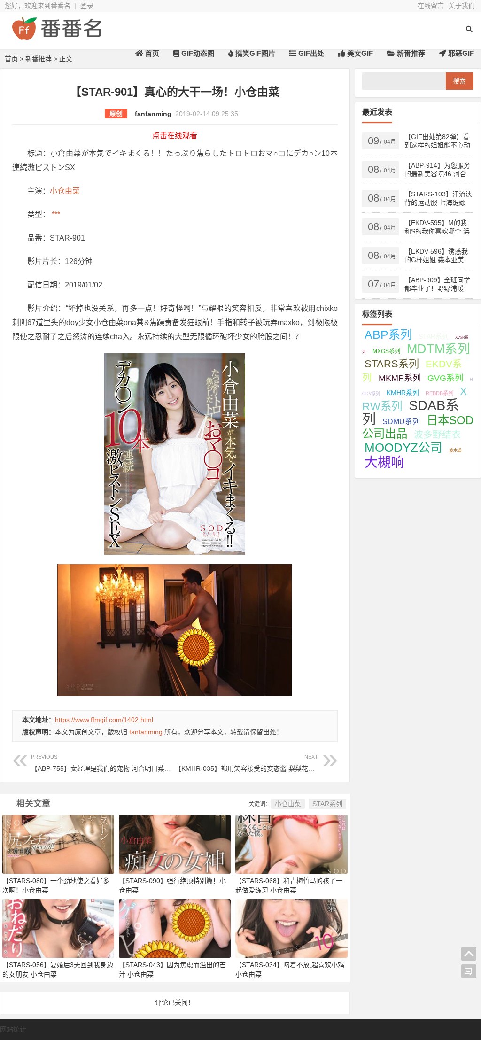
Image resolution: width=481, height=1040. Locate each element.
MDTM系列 (438, 349)
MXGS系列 (386, 351)
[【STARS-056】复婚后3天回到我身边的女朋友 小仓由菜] (58, 928)
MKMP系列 (400, 378)
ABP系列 (388, 334)
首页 (151, 53)
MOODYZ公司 (403, 447)
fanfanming (153, 113)
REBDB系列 (439, 393)
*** (55, 214)
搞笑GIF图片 (254, 53)
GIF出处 (310, 53)
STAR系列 (327, 803)
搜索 (459, 81)
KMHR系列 (403, 392)
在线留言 (431, 5)
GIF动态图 (196, 53)
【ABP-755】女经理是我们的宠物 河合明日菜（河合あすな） (120, 763)
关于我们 (462, 5)
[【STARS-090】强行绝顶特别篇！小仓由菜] (175, 843)
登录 (86, 5)
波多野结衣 (437, 434)
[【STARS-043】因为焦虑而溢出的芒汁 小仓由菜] (175, 928)
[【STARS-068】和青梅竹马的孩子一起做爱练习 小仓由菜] (291, 843)
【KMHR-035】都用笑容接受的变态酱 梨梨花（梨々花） (258, 763)
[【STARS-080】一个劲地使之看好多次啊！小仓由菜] (58, 843)
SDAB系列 (410, 412)
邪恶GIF (460, 53)
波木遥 (455, 450)
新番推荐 (410, 53)
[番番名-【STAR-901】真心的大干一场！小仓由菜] (56, 36)
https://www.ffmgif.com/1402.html (104, 719)
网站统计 (13, 1029)
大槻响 (384, 462)
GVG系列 (445, 378)
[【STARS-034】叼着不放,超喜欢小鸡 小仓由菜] (291, 928)
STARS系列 (392, 364)
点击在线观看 (174, 136)
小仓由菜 (65, 191)
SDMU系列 (401, 422)
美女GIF (359, 53)
